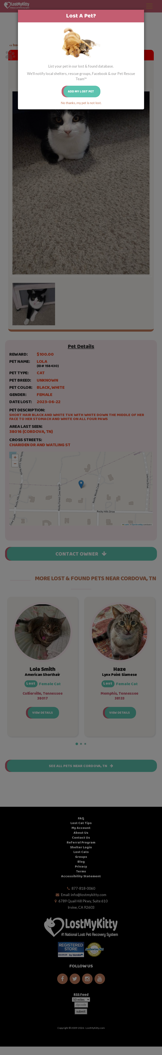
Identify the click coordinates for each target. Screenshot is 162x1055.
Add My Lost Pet (81, 91)
